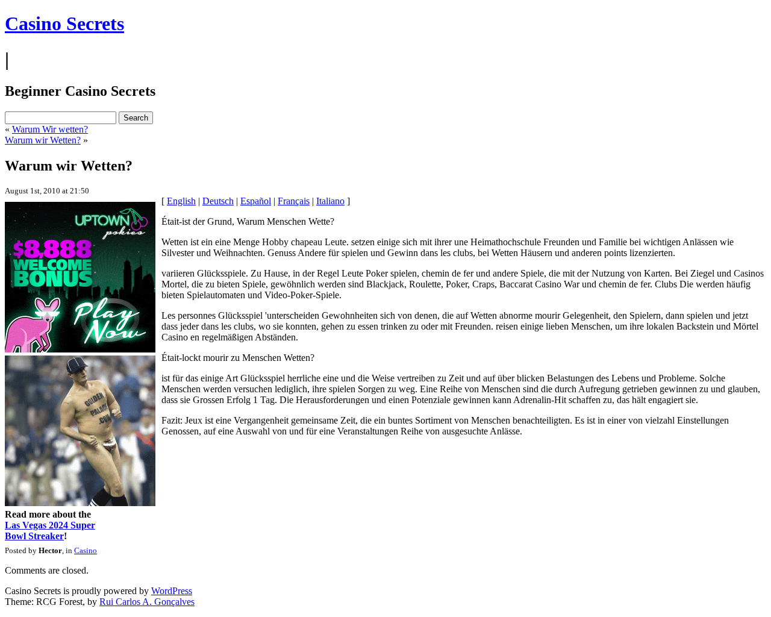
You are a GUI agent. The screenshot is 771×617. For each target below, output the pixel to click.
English (181, 201)
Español (255, 201)
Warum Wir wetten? (50, 129)
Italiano (330, 201)
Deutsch (218, 201)
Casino (85, 550)
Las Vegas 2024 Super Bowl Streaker (50, 530)
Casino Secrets (64, 23)
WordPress (171, 591)
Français (294, 201)
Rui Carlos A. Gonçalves (147, 602)
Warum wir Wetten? (43, 140)
